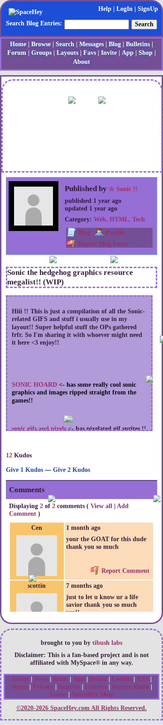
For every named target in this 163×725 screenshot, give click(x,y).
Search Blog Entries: (34, 23)
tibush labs (107, 642)
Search (144, 24)
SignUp (148, 8)
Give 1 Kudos (24, 469)
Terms (19, 686)
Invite (109, 52)
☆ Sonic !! (123, 189)
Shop (146, 52)
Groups (41, 52)
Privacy (43, 686)
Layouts (67, 52)
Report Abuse (130, 686)
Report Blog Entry (102, 243)
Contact (96, 686)
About (81, 61)
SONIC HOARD (34, 384)
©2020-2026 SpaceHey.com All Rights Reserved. (81, 708)
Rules (60, 679)
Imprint (69, 686)
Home (18, 44)
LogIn (124, 8)
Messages (91, 44)
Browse (41, 44)
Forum (16, 52)
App (128, 52)
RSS (143, 679)
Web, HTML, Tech (119, 219)
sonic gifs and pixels (39, 428)
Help (104, 8)
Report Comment (124, 570)
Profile (114, 232)
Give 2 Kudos (71, 469)
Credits (122, 679)
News (41, 679)
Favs (89, 52)
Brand (98, 679)
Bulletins (138, 44)
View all (101, 506)
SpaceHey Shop (93, 694)
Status (58, 694)
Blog (115, 44)
